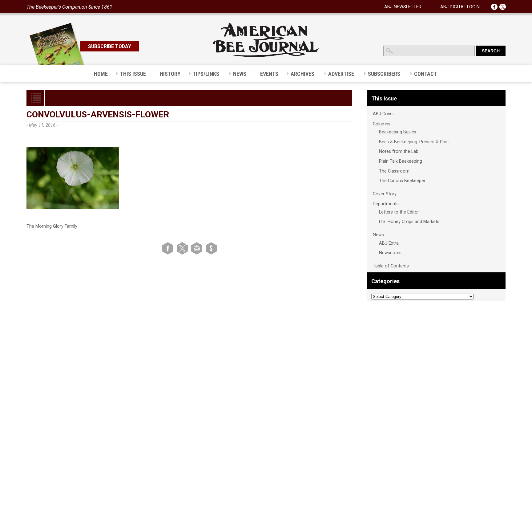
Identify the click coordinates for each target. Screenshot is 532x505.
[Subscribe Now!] (211, 248)
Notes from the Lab (398, 151)
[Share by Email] (197, 248)
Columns (381, 124)
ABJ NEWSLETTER (402, 7)
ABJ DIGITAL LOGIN (460, 7)
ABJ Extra (389, 243)
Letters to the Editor (399, 212)
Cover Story (385, 194)
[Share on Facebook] (168, 248)
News (378, 235)
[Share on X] (183, 248)
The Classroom (394, 171)
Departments (386, 203)
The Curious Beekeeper (402, 180)
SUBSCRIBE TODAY (109, 46)
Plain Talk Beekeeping (400, 161)
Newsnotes (390, 252)
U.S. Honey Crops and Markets (409, 221)
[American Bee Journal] (266, 56)
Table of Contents (391, 266)
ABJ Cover (383, 113)
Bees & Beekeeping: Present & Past (414, 142)
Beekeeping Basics (397, 132)
